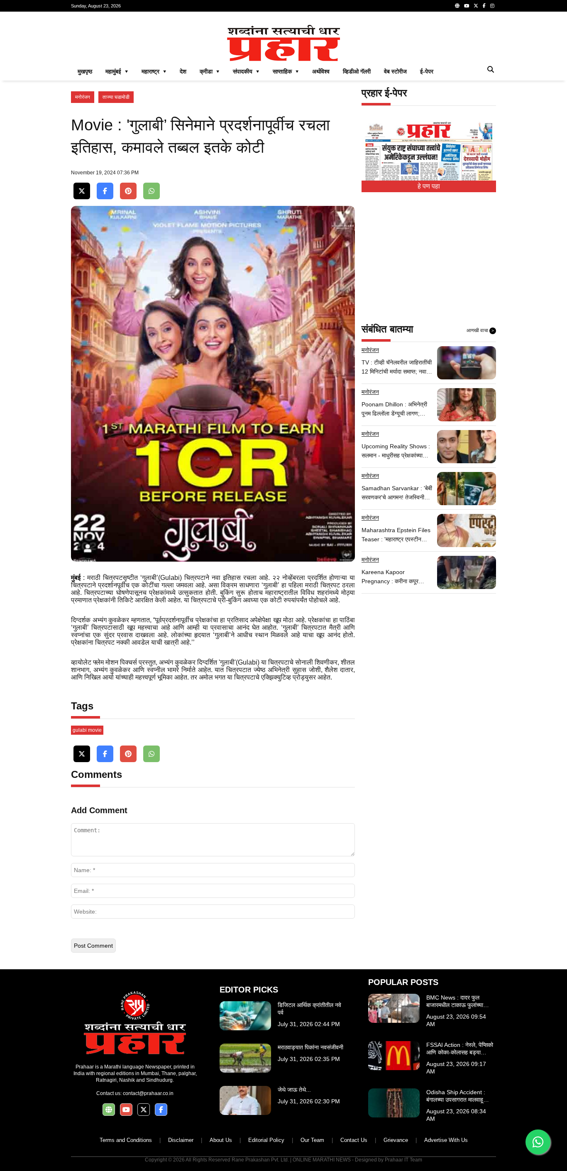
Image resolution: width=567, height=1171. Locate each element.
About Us (221, 1140)
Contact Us (353, 1140)
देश (183, 71)
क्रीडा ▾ (210, 71)
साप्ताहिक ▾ (286, 71)
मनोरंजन (82, 97)
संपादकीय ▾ (246, 71)
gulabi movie (87, 730)
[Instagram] (492, 5)
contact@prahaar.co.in (148, 1093)
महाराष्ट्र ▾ (154, 71)
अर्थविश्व (321, 71)
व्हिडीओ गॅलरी (357, 71)
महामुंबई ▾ (116, 71)
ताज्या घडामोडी (116, 97)
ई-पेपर (426, 71)
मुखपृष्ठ (85, 71)
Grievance (396, 1140)
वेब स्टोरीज (395, 71)
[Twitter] (476, 5)
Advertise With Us (446, 1140)
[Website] (457, 5)
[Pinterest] (128, 191)
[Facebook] (484, 5)
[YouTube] (466, 5)
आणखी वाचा (480, 330)
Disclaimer (180, 1140)
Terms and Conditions (126, 1140)
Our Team (312, 1140)
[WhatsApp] (151, 191)
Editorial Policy (266, 1140)
